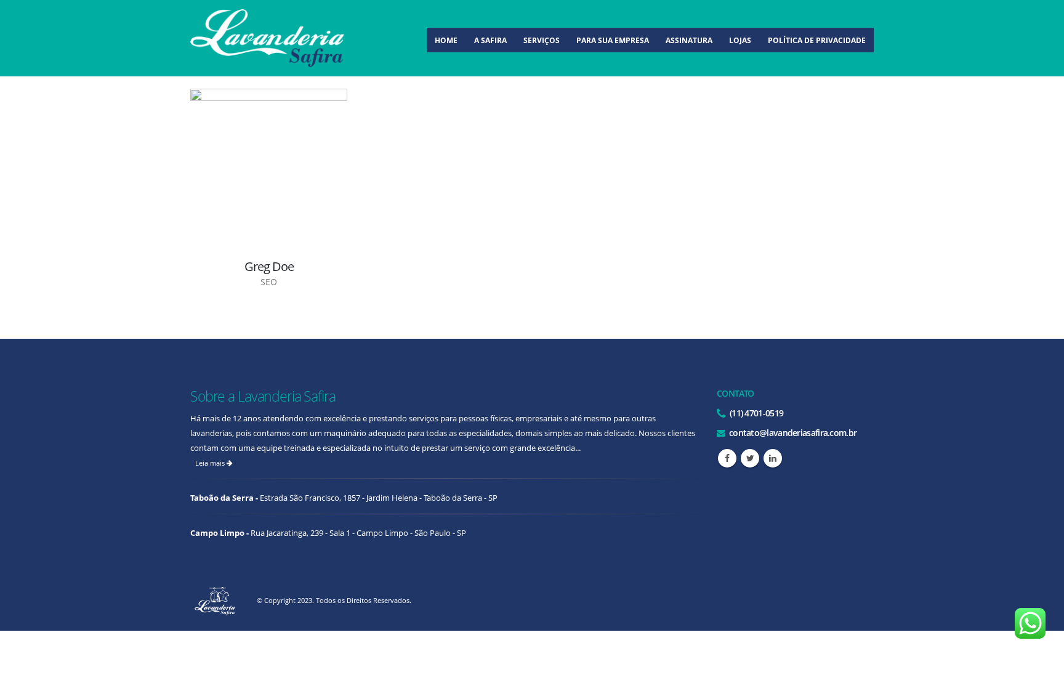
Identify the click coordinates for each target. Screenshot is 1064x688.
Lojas (740, 40)
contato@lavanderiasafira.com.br (792, 433)
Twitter (750, 458)
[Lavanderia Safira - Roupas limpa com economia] (267, 38)
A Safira (490, 40)
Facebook (727, 458)
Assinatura (689, 40)
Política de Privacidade (817, 40)
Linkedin (773, 458)
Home (446, 40)
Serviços (541, 40)
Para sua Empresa (612, 40)
